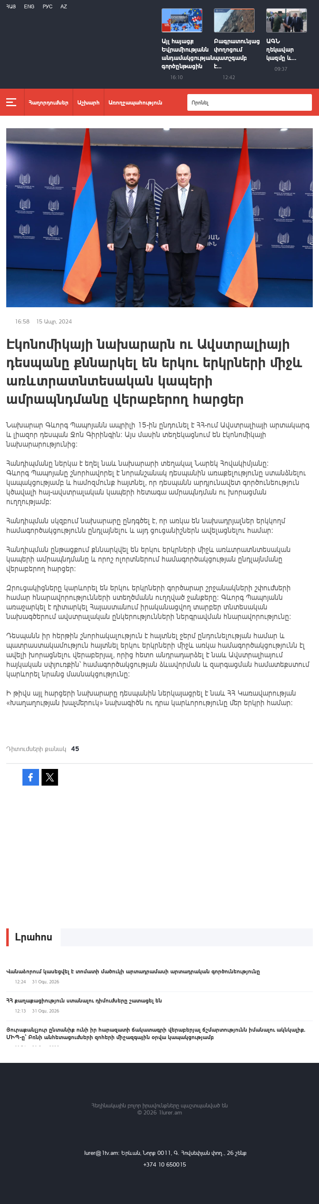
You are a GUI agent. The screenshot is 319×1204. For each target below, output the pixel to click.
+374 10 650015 (164, 1164)
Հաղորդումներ (49, 102)
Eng (29, 6)
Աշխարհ (88, 102)
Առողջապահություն (135, 102)
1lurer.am (170, 1112)
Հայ (11, 6)
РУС (47, 6)
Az (64, 6)
